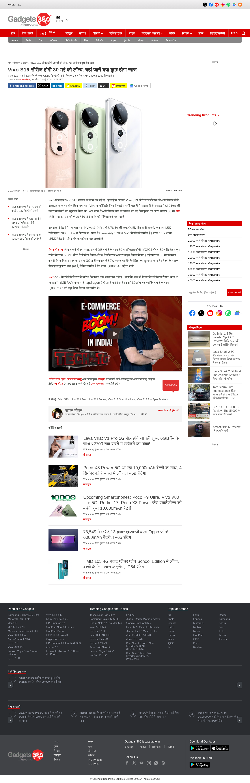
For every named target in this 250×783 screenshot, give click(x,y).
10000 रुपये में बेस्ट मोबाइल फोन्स (204, 240)
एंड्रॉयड (58, 384)
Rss (163, 762)
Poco (196, 643)
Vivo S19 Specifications (121, 399)
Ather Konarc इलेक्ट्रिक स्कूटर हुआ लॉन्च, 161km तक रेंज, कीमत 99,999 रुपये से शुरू (40, 679)
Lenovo (197, 618)
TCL (221, 631)
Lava (196, 614)
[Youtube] (210, 313)
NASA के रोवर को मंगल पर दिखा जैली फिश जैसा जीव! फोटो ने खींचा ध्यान (159, 714)
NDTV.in (93, 763)
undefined (14, 4)
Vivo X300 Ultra (17, 635)
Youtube (141, 762)
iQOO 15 (13, 643)
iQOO (171, 643)
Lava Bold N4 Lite (100, 635)
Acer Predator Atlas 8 (138, 635)
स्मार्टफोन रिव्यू (73, 379)
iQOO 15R (14, 658)
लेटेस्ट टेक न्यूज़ (56, 379)
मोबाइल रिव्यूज (195, 327)
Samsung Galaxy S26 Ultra (23, 614)
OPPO (197, 639)
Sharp (222, 622)
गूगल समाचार (97, 384)
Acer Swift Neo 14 (100, 647)
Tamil (170, 746)
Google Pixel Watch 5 (138, 622)
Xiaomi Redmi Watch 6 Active (143, 618)
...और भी (143, 414)
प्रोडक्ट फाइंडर (151, 33)
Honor (171, 631)
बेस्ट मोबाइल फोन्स (196, 235)
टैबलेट (28, 40)
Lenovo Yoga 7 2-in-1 (102, 651)
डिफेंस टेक (115, 33)
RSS (56, 742)
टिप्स (86, 40)
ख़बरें (25, 63)
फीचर (82, 33)
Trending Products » (203, 115)
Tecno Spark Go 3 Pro (102, 614)
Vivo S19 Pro (78, 399)
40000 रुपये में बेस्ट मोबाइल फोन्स (204, 280)
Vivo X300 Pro (16, 647)
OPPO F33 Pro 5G (57, 635)
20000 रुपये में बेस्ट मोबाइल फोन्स (204, 257)
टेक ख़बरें (27, 33)
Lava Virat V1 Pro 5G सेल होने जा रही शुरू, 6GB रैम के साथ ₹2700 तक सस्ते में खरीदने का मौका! (41, 716)
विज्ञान (113, 40)
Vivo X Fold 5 (54, 614)
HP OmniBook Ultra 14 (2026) (63, 643)
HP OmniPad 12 (55, 622)
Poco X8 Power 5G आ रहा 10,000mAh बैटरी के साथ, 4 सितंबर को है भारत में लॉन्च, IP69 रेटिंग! (218, 716)
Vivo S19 (63, 399)
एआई (47, 33)
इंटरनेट (127, 40)
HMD (170, 626)
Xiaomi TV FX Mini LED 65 (141, 631)
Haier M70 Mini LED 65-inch (142, 626)
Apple (171, 618)
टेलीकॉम (99, 40)
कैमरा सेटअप (56, 249)
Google (172, 622)
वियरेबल (154, 40)
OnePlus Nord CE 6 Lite (60, 626)
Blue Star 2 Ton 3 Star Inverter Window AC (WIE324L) (139, 655)
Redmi (222, 614)
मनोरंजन (53, 40)
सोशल (140, 40)
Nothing (197, 626)
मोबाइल (15, 40)
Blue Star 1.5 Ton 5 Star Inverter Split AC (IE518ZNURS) (140, 646)
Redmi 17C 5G (98, 643)
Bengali (156, 746)
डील (201, 33)
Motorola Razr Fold (19, 618)
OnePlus (198, 635)
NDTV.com (95, 759)
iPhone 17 (52, 647)
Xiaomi (223, 639)
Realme (197, 647)
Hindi (143, 746)
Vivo (51, 277)
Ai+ (169, 614)
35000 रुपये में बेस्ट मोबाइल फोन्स (204, 274)
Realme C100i (98, 631)
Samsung (224, 618)
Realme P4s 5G (99, 639)
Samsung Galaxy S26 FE (104, 618)
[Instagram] (219, 313)
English (129, 746)
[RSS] (240, 5)
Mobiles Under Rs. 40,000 (23, 631)
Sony (222, 626)
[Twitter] (201, 313)
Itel (169, 647)
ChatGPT (13, 622)
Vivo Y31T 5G (98, 626)
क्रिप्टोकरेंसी (217, 33)
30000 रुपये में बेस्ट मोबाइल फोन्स (204, 269)
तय (178, 211)
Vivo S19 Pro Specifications (153, 399)
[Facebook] (192, 313)
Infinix (171, 639)
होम (13, 33)
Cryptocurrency (55, 639)
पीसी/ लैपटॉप (71, 40)
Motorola (198, 622)
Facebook (127, 762)
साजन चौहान (24, 79)
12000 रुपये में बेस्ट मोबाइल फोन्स (204, 246)
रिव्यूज (69, 33)
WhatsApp (156, 762)
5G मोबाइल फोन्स (196, 229)
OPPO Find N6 (16, 626)
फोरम (172, 33)
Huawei (172, 635)
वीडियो (96, 33)
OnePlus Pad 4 (55, 631)
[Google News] (237, 313)
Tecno (222, 635)
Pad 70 (130, 614)
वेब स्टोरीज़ (171, 40)
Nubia (196, 631)
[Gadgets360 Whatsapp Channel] (228, 313)
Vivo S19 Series (97, 399)
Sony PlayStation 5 (57, 618)
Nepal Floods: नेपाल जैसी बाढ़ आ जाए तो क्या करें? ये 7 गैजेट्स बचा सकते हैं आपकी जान (100, 716)
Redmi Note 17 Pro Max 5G (106, 622)
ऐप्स (40, 40)
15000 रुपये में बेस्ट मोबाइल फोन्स (204, 252)
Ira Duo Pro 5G (98, 655)
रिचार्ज (185, 33)
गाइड (132, 33)
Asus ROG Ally (134, 639)
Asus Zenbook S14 (19, 639)
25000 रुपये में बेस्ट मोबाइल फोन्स (204, 263)
